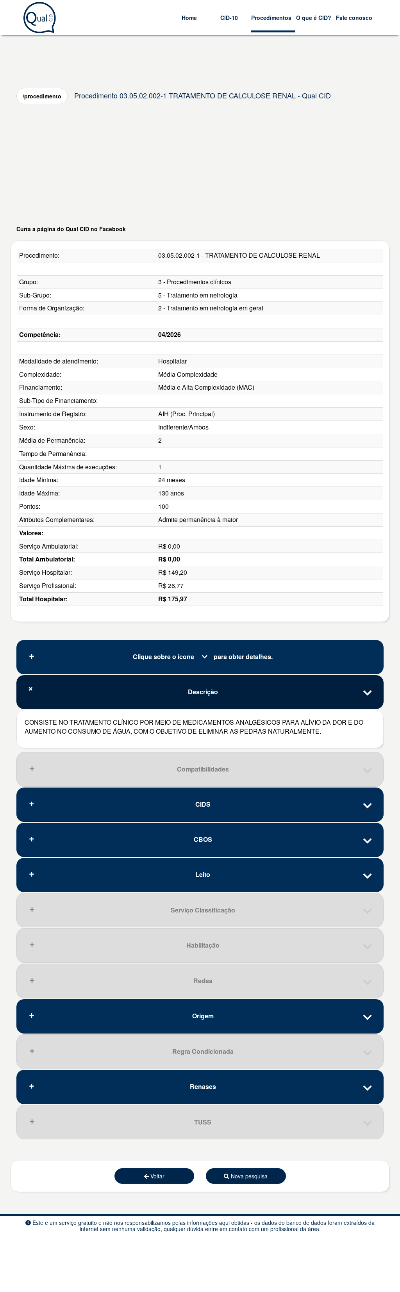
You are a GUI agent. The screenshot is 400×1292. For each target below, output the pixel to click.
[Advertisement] (200, 164)
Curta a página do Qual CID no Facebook (71, 229)
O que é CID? (313, 17)
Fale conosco (354, 17)
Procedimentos (271, 17)
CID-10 (229, 17)
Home (189, 17)
